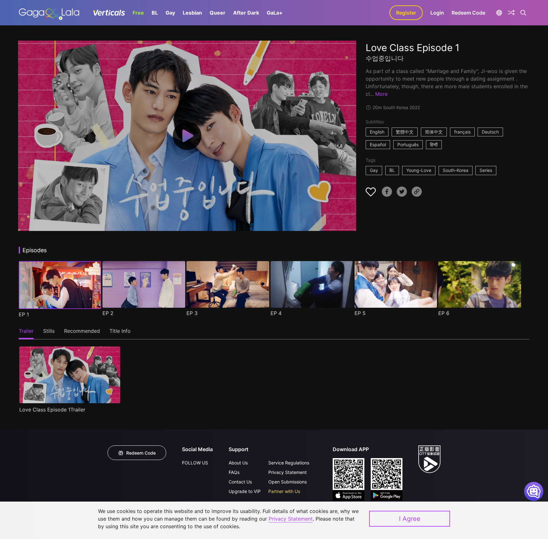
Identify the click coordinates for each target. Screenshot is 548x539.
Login (437, 13)
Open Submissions (287, 481)
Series (486, 170)
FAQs (234, 472)
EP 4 (276, 313)
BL (155, 13)
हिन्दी (434, 144)
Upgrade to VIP (245, 491)
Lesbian (192, 13)
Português (408, 144)
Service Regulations (288, 462)
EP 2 (108, 313)
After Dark (246, 13)
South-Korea (455, 170)
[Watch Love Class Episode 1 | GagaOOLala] (49, 12)
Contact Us (240, 481)
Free (138, 13)
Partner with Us (284, 491)
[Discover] (511, 13)
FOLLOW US (195, 462)
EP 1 (24, 314)
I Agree (410, 519)
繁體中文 (405, 132)
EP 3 (192, 313)
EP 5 (360, 313)
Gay (170, 13)
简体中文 (434, 132)
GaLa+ (275, 13)
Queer (217, 13)
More (381, 94)
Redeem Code (468, 13)
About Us (238, 462)
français (462, 132)
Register (406, 13)
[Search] (523, 12)
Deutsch (490, 132)
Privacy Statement (287, 472)
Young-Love (418, 170)
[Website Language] (499, 12)
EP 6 (443, 313)
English (377, 132)
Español (378, 144)
